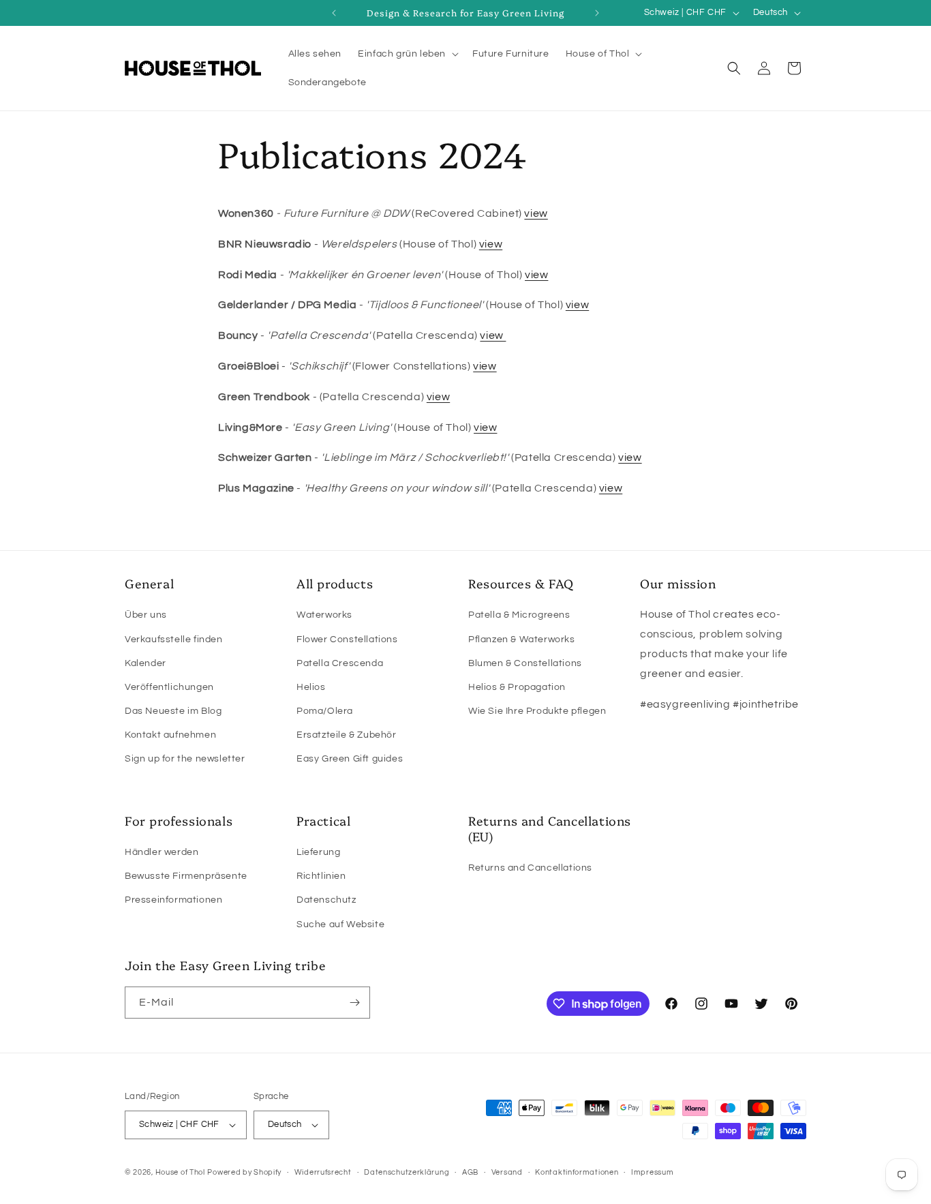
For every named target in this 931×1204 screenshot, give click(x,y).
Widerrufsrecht (323, 1172)
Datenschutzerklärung (406, 1172)
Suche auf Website (340, 924)
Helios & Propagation (517, 687)
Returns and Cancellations (530, 868)
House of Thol (180, 1172)
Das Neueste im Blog (173, 711)
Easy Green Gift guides (349, 759)
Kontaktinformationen (576, 1172)
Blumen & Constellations (525, 663)
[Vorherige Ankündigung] (334, 13)
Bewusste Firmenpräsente (186, 876)
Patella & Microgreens (519, 615)
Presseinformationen (173, 900)
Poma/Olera (324, 711)
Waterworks (324, 615)
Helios (311, 687)
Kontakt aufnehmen (170, 735)
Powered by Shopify (244, 1172)
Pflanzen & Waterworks (521, 639)
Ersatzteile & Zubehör (346, 735)
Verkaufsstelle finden (174, 639)
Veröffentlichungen (169, 687)
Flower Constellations (347, 639)
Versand (507, 1172)
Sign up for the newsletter (185, 759)
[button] (407, 54)
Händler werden (161, 852)
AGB (470, 1172)
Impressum (652, 1172)
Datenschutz (326, 900)
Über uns (146, 615)
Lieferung (318, 852)
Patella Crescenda (339, 663)
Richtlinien (321, 876)
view (535, 213)
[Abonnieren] (354, 1003)
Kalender (145, 663)
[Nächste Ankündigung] (597, 13)
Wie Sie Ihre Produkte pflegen (537, 711)
